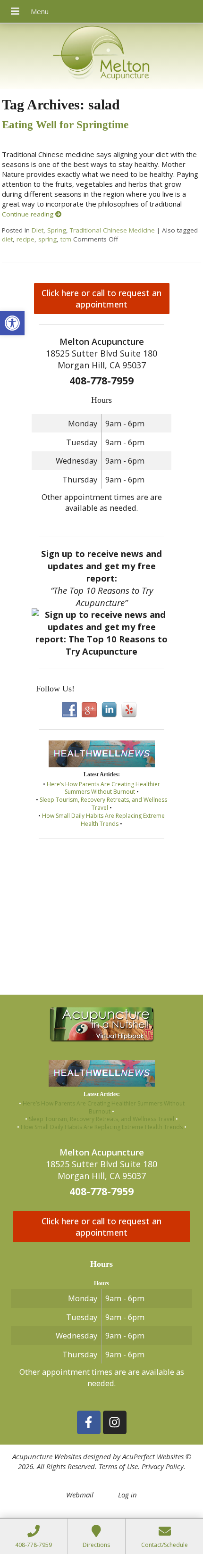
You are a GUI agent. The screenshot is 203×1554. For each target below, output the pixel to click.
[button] (12, 323)
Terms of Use (118, 1466)
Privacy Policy (163, 1466)
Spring (56, 230)
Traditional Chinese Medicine (112, 230)
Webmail (79, 1494)
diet (7, 239)
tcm (65, 239)
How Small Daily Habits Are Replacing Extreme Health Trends (103, 820)
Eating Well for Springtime (65, 125)
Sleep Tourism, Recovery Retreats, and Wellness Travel (103, 804)
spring (47, 239)
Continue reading (28, 214)
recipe (25, 239)
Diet (37, 230)
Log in (127, 1494)
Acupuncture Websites (46, 1456)
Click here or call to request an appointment (101, 298)
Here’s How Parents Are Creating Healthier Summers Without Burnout (103, 788)
